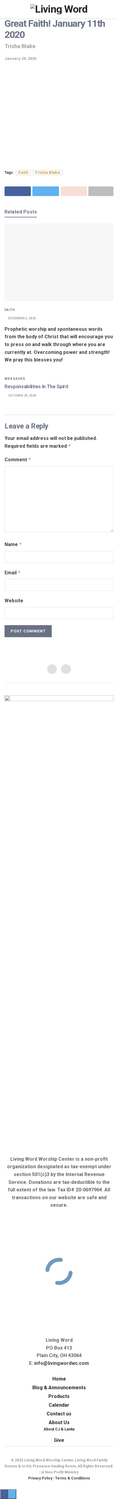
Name (13, 544)
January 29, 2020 (20, 58)
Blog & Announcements (59, 1387)
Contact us (59, 1414)
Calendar (59, 1405)
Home (59, 1379)
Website (14, 601)
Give (59, 1440)
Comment (18, 459)
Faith (23, 172)
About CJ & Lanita (59, 1429)
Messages (15, 378)
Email (13, 573)
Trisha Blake (47, 172)
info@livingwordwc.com (61, 1363)
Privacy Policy (40, 1478)
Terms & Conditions (72, 1478)
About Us (59, 1422)
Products (59, 1396)
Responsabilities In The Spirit (36, 386)
